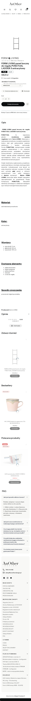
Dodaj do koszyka (13, 104)
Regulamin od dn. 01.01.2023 (11, 607)
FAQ (4, 636)
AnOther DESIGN (5, 13)
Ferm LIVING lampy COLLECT (11, 683)
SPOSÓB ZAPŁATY (8, 629)
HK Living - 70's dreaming (10, 680)
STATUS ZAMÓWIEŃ (8, 586)
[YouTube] (11, 578)
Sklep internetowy (15, 696)
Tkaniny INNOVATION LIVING (11, 664)
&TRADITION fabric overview (11, 657)
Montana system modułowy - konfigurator (14, 659)
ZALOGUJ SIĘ (6, 588)
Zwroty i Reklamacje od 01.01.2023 (12, 605)
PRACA (5, 645)
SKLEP (13, 13)
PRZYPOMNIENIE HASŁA (10, 593)
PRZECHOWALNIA (8, 595)
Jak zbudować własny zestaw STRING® (14, 666)
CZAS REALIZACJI (8, 624)
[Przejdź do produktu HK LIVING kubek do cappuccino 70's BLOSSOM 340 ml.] (14, 405)
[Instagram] (7, 578)
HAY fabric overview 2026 (10, 661)
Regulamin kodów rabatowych (11, 609)
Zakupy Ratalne (7, 617)
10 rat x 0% (6, 619)
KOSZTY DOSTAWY (8, 631)
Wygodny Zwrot (7, 602)
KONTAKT (5, 650)
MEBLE (19, 13)
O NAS (4, 643)
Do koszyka (15, 376)
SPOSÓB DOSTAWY (8, 626)
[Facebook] (4, 578)
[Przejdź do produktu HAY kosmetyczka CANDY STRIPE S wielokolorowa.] (14, 458)
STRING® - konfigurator (9, 669)
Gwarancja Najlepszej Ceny (10, 612)
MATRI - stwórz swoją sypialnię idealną (13, 671)
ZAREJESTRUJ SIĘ (8, 591)
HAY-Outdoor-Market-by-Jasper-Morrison (14, 678)
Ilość (2, 96)
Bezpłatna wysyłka (8, 614)
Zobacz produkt (15, 482)
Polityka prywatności (8, 621)
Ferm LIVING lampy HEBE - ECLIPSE (13, 685)
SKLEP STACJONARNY (9, 647)
